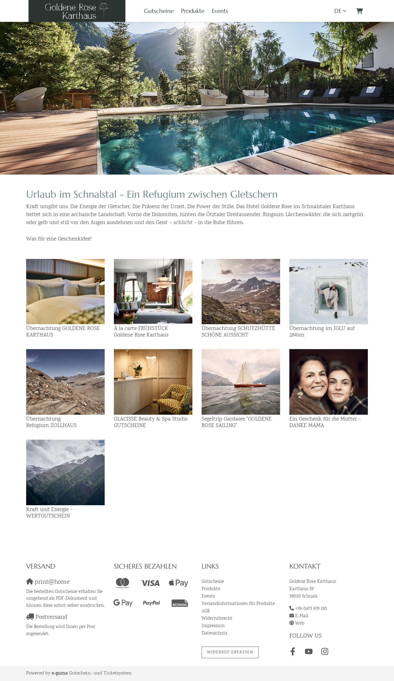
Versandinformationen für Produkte (238, 604)
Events (220, 10)
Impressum (213, 626)
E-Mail (301, 616)
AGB (206, 611)
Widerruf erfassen (230, 652)
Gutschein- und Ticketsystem (92, 673)
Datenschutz (214, 633)
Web (299, 623)
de (337, 10)
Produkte (192, 10)
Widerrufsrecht (217, 618)
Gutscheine (159, 10)
